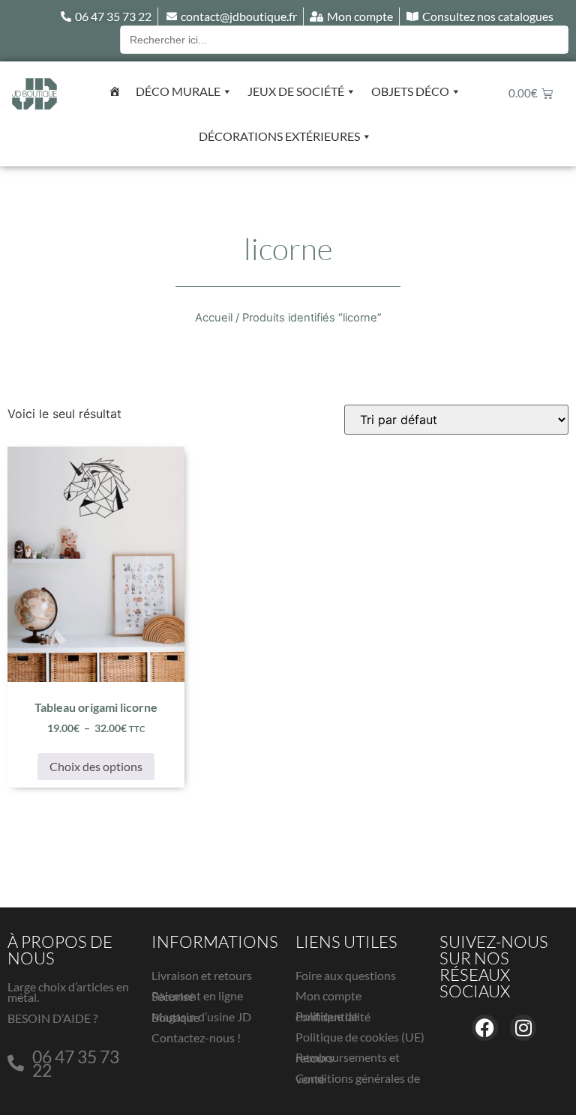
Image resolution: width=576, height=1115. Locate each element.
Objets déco (410, 91)
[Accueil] (114, 91)
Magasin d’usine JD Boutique (201, 1016)
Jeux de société (296, 91)
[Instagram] (523, 1028)
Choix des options (96, 766)
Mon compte (329, 995)
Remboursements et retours (348, 1057)
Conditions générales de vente (358, 1078)
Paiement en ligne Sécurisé (197, 995)
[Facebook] (485, 1028)
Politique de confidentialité (333, 1016)
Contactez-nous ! (196, 1037)
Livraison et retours (202, 975)
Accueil (213, 317)
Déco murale (178, 91)
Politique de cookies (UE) (360, 1037)
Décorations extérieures (279, 136)
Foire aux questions (346, 975)
